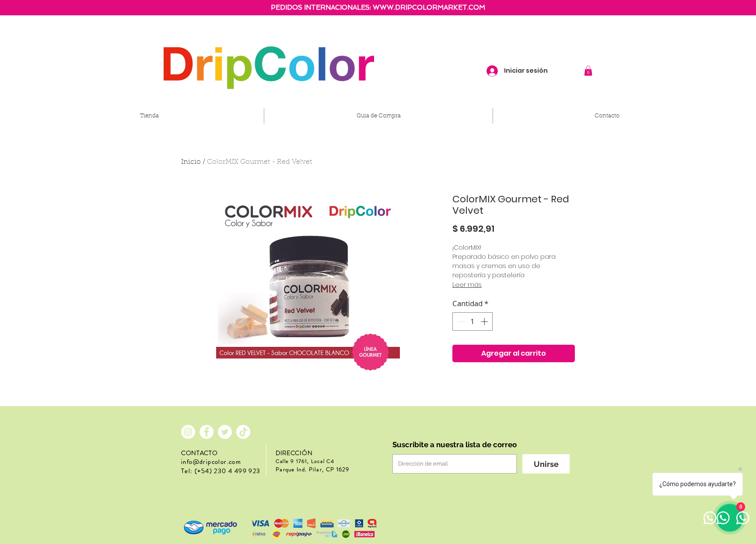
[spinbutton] (473, 321)
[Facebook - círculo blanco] (207, 432)
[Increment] (485, 321)
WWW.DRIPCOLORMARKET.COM (429, 7)
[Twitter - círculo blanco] (225, 432)
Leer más (467, 284)
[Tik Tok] (243, 432)
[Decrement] (460, 321)
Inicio (191, 162)
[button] (588, 71)
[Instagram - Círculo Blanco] (188, 432)
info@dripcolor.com (211, 461)
